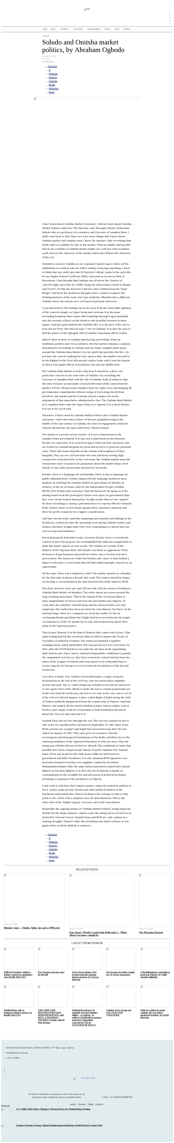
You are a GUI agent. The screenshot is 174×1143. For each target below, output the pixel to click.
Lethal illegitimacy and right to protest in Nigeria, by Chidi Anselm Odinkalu (155, 974)
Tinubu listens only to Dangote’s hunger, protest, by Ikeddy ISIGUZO (18, 1012)
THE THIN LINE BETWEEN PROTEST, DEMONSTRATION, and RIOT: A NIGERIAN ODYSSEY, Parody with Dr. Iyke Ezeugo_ (51, 1016)
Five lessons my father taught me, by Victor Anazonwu (120, 973)
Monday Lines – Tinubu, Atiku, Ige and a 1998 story (32, 928)
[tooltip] (52, 66)
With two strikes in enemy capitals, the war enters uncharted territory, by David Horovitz (154, 1014)
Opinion (45, 36)
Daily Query (49, 61)
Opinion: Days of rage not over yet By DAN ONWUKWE (118, 1012)
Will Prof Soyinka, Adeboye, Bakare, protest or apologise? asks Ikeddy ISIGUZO (18, 974)
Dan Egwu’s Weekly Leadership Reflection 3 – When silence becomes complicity (98, 934)
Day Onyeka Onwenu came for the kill (51, 973)
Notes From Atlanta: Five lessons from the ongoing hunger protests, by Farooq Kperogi (85, 976)
